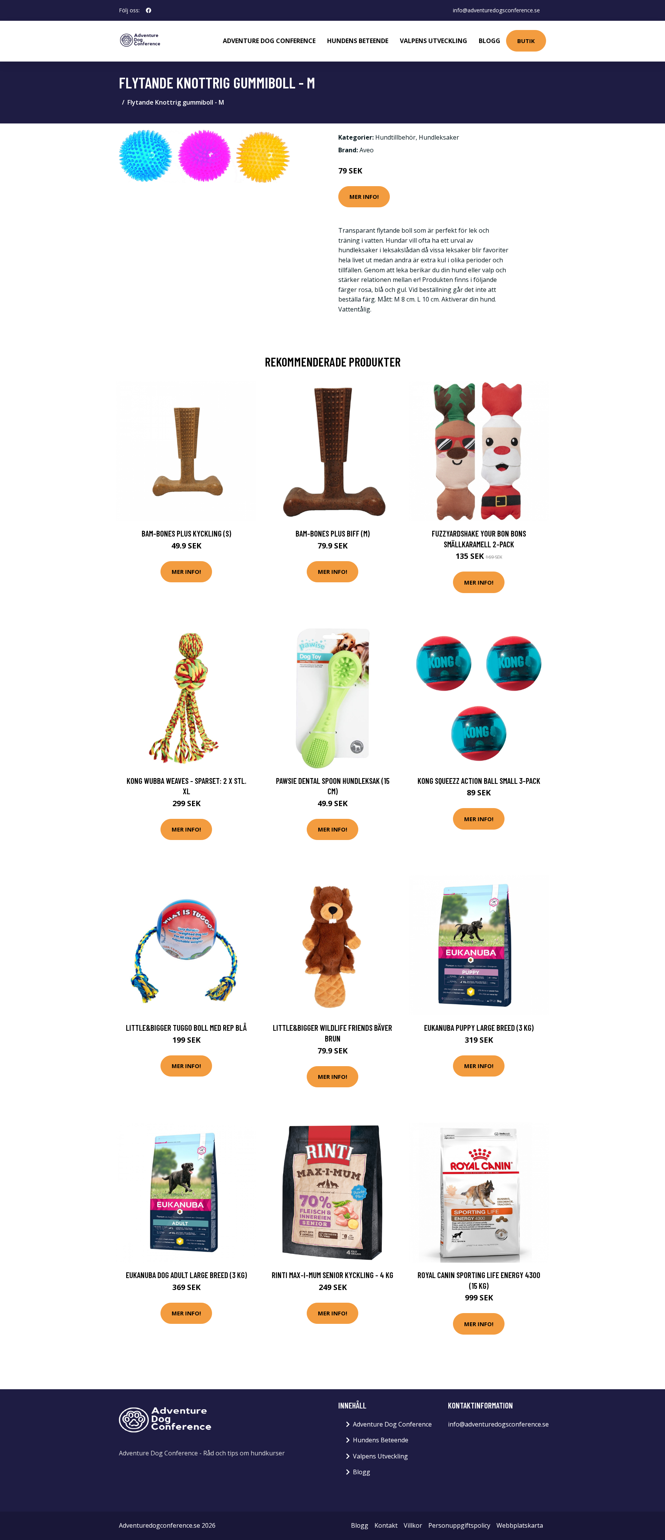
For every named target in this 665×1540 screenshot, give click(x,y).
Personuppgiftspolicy (459, 1525)
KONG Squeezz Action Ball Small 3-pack (479, 780)
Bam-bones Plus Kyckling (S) (186, 533)
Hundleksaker (439, 137)
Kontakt (386, 1525)
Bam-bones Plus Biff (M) (333, 533)
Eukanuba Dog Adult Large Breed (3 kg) (186, 1275)
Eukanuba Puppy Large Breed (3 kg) (479, 1027)
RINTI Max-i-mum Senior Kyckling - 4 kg (332, 1275)
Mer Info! (364, 196)
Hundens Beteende (357, 41)
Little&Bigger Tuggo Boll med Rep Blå (186, 1027)
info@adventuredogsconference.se (496, 10)
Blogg (489, 41)
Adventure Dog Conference (269, 41)
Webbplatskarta (519, 1525)
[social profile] (148, 10)
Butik (526, 41)
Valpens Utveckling (433, 41)
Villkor (413, 1525)
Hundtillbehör (395, 137)
